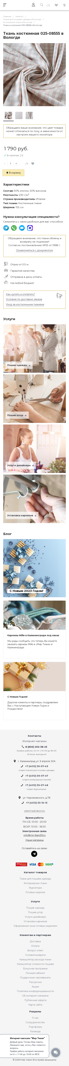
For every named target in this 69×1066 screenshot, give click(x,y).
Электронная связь (34, 831)
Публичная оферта (35, 1000)
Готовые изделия (35, 892)
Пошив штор (15, 415)
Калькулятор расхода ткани (35, 959)
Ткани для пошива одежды (35, 878)
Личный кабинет (35, 973)
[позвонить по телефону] (14, 227)
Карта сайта (35, 1004)
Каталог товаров (35, 872)
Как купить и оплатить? (20, 294)
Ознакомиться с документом (34, 250)
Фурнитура (35, 887)
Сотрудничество (35, 1022)
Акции (35, 986)
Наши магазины (35, 840)
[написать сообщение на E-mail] (22, 227)
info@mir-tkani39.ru (35, 835)
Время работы (35, 818)
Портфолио (35, 1026)
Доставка (35, 941)
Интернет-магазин (34, 741)
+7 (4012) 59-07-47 (36, 775)
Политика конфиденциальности (35, 991)
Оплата (35, 945)
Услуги (35, 901)
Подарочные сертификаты (35, 977)
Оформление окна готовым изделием (35, 925)
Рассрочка (35, 982)
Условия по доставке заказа (24, 299)
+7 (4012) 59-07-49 (36, 766)
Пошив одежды (17, 365)
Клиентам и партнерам (35, 935)
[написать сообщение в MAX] (30, 227)
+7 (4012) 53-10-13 (36, 802)
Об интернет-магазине (35, 995)
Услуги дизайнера (19, 465)
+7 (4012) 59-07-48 (36, 785)
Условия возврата (35, 955)
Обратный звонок (34, 811)
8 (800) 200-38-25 (36, 746)
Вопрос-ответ (35, 950)
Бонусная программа (35, 968)
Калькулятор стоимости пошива (35, 964)
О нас (35, 1017)
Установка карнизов (20, 515)
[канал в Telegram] (6, 227)
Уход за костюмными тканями (25, 304)
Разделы (35, 1011)
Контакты (34, 736)
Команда (35, 1031)
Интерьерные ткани (35, 883)
